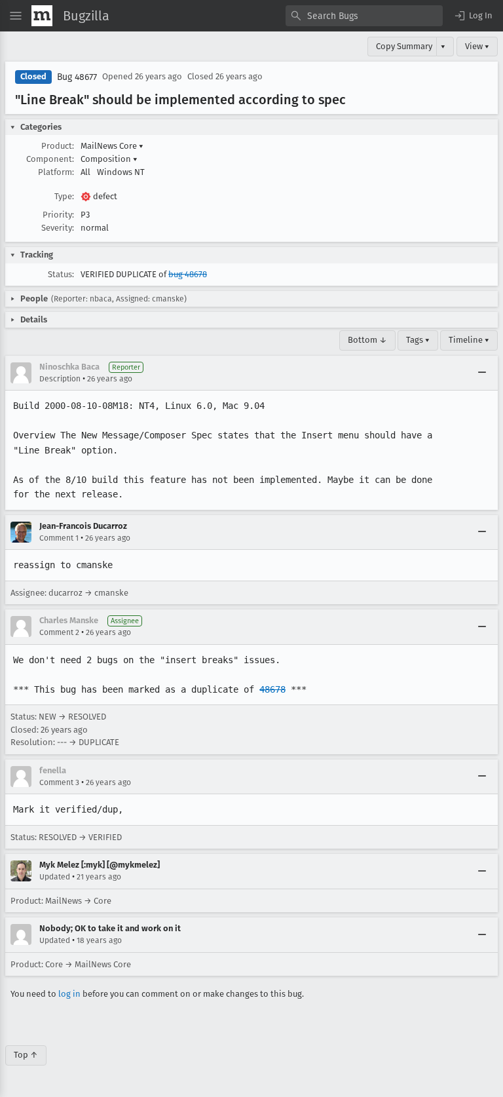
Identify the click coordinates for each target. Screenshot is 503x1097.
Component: (50, 159)
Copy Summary (404, 46)
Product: (57, 146)
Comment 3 (59, 782)
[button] (473, 15)
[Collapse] (482, 372)
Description (60, 378)
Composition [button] (109, 159)
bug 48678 (187, 274)
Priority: (58, 215)
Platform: (56, 172)
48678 (272, 689)
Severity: (57, 228)
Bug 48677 (77, 77)
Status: (61, 274)
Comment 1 (59, 538)
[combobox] (364, 15)
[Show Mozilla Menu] (41, 15)
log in (69, 994)
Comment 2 (59, 632)
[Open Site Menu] (15, 15)
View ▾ (477, 46)
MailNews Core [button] (112, 146)
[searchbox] (364, 15)
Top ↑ (26, 1055)
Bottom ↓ (367, 340)
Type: (64, 196)
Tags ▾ (418, 340)
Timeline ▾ (469, 340)
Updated (54, 876)
